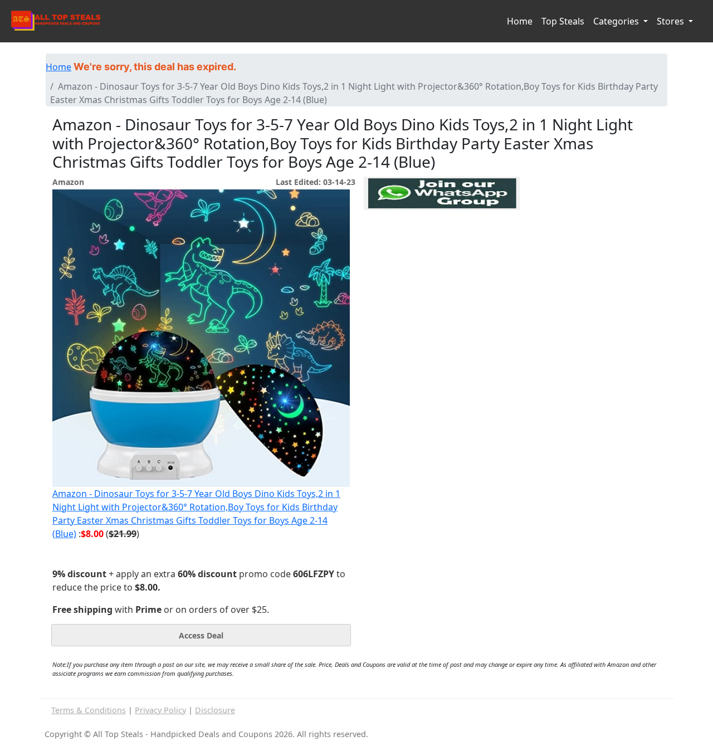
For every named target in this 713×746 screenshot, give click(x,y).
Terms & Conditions (88, 710)
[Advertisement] (442, 261)
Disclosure (215, 710)
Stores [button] (671, 21)
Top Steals (562, 21)
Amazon (68, 182)
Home (520, 21)
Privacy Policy (160, 710)
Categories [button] (617, 21)
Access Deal (201, 635)
